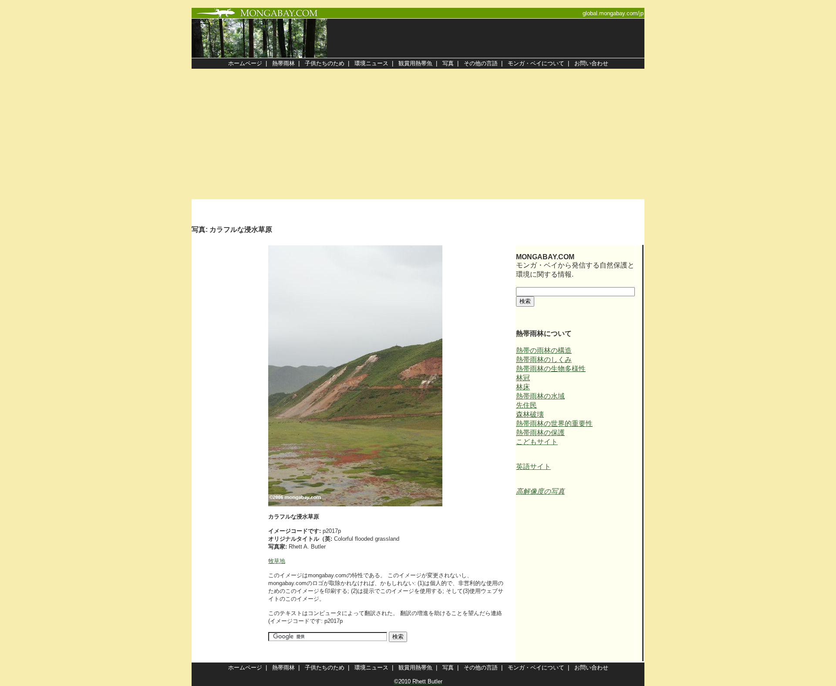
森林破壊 (530, 414)
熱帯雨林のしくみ (544, 359)
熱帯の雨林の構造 (544, 350)
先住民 (526, 405)
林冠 (523, 377)
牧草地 (276, 561)
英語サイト (533, 466)
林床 (523, 387)
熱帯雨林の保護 (540, 432)
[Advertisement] (418, 134)
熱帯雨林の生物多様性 (551, 368)
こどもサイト (537, 441)
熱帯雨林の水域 (540, 396)
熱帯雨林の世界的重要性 (554, 423)
